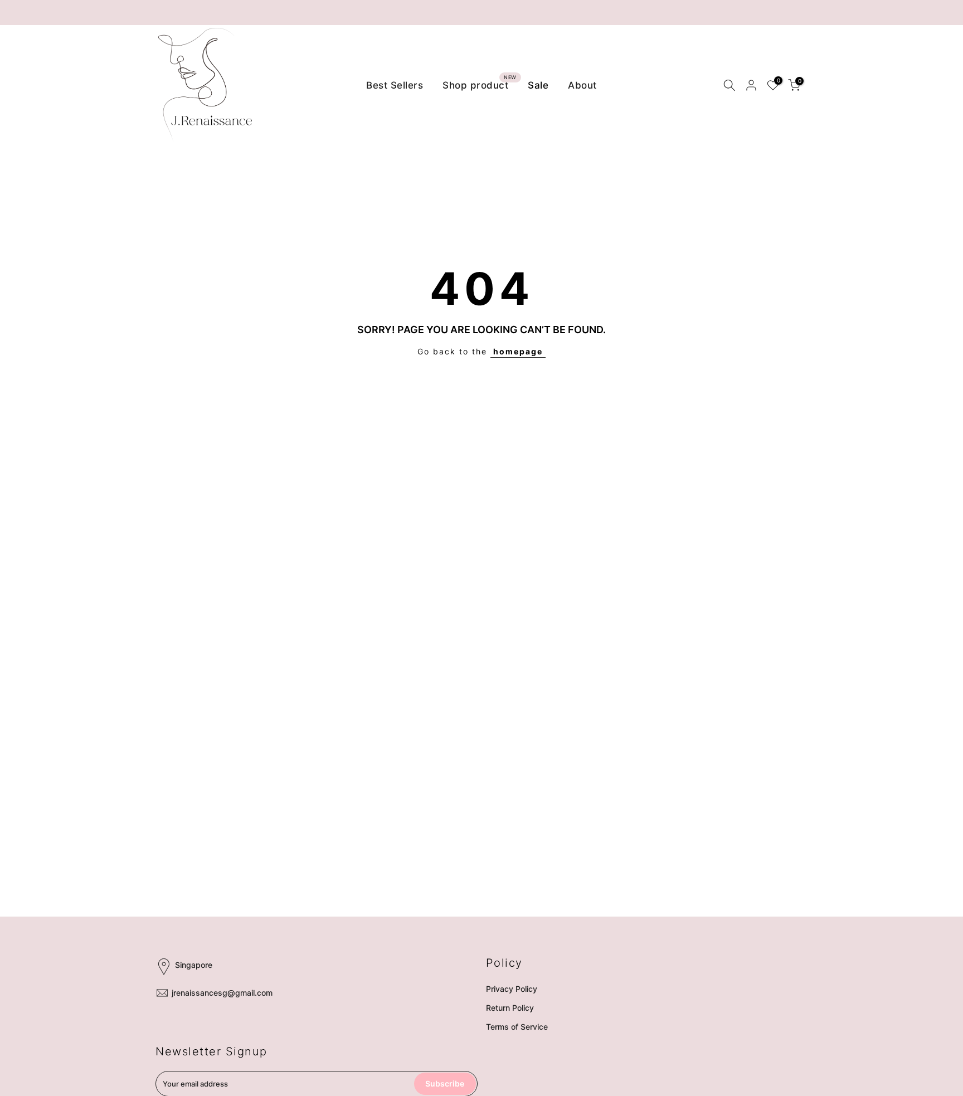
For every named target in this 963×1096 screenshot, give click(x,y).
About (582, 85)
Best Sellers (394, 85)
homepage (518, 351)
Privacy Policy (511, 988)
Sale (538, 85)
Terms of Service (517, 1026)
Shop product (479, 84)
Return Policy (510, 1007)
